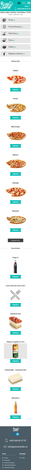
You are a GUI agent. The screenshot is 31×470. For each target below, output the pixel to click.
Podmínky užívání (9, 467)
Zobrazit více (15, 240)
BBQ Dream (15, 136)
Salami (15, 80)
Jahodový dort (15, 323)
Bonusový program (9, 462)
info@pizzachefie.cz (18, 446)
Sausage (15, 192)
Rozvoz (6, 458)
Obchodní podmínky (9, 465)
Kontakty (23, 454)
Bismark (15, 220)
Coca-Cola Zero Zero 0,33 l (15, 295)
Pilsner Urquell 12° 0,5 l (15, 351)
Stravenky (7, 460)
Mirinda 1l (15, 407)
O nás (4, 454)
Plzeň (23, 458)
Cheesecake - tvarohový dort (15, 379)
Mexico (15, 164)
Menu (24, 3)
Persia (15, 108)
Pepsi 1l (15, 267)
